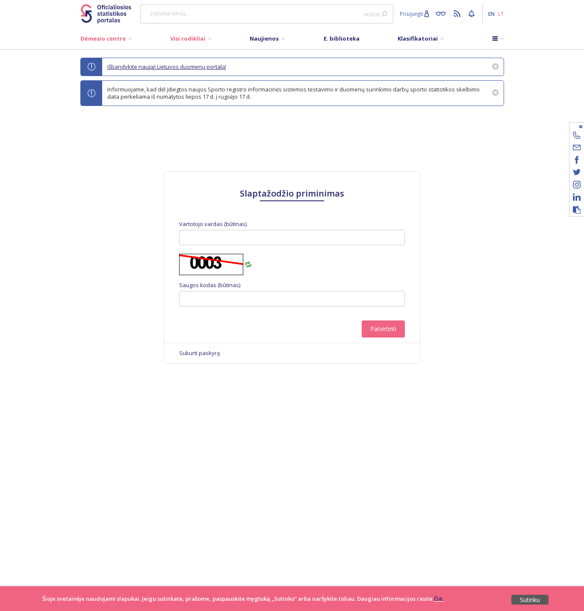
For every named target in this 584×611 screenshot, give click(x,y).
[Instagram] (577, 186)
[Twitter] (577, 173)
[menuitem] (106, 40)
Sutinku (530, 600)
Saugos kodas (209, 285)
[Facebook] (577, 161)
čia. (439, 598)
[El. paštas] (577, 149)
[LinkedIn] (577, 198)
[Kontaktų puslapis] (577, 136)
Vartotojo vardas (213, 224)
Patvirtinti (383, 329)
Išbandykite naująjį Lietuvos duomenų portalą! (166, 66)
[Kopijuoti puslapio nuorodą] (577, 210)
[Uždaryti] (571, 126)
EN (491, 13)
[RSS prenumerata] (458, 13)
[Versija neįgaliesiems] (442, 13)
